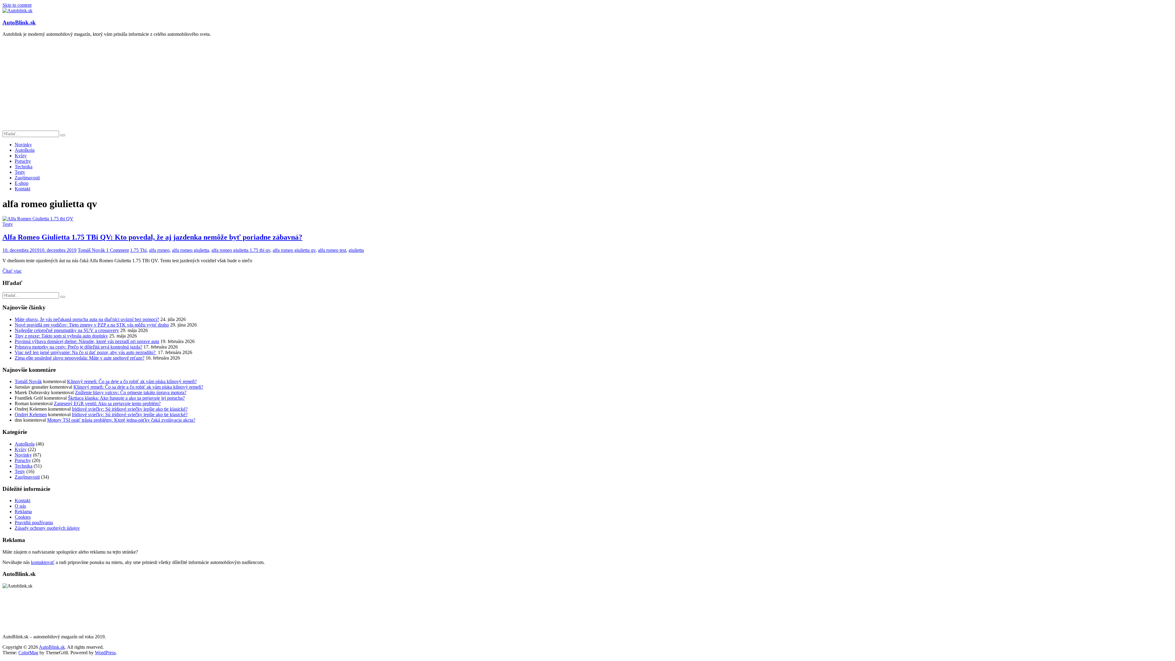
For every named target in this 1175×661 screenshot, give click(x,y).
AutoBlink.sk (19, 22)
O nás (20, 506)
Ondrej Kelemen (31, 414)
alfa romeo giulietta (190, 250)
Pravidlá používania (34, 522)
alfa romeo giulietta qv (294, 250)
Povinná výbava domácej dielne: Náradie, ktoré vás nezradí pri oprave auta (87, 341)
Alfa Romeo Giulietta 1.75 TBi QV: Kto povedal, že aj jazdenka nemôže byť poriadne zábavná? (152, 237)
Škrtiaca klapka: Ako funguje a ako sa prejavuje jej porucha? (126, 398)
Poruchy (23, 161)
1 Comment (117, 250)
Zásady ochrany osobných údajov (47, 528)
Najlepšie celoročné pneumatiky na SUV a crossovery (67, 330)
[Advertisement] (587, 85)
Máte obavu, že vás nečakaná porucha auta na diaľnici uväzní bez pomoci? (87, 319)
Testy (20, 172)
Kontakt (22, 188)
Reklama (23, 511)
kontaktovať (42, 562)
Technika (23, 166)
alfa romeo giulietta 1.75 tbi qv (240, 250)
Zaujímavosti (27, 177)
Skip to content (17, 5)
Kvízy (21, 155)
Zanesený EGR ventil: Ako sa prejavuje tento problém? (107, 403)
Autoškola (25, 150)
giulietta (356, 250)
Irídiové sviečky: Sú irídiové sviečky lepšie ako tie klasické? (130, 409)
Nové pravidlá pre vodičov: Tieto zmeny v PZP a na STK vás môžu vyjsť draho (92, 324)
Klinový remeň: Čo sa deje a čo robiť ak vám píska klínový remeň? (132, 381)
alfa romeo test (332, 250)
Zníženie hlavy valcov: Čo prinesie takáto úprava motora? (130, 392)
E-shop (21, 183)
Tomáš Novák (92, 250)
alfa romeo (159, 250)
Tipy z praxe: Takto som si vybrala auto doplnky (61, 335)
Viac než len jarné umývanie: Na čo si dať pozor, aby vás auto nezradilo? (86, 352)
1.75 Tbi (138, 250)
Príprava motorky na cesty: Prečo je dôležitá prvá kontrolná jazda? (78, 346)
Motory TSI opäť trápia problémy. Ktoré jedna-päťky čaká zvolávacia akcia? (121, 420)
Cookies (23, 517)
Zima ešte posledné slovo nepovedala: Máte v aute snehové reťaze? (79, 357)
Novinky (23, 144)
